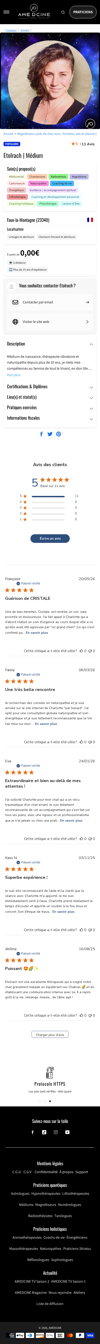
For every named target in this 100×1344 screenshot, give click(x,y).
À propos (66, 1171)
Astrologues (20, 1193)
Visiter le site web (36, 321)
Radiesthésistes (40, 1215)
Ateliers (79, 1292)
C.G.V (27, 1171)
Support (81, 1171)
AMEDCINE (55, 1328)
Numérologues (69, 1204)
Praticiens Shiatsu (77, 1248)
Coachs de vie (54, 1237)
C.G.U (16, 1171)
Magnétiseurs (45, 1204)
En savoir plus (37, 633)
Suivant (25, 30)
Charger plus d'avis (50, 1035)
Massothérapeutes (23, 1248)
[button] (50, 1101)
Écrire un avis (50, 538)
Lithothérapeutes (75, 1193)
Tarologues (63, 1215)
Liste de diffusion (50, 1303)
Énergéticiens (77, 1237)
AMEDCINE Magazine (31, 1292)
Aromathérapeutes (27, 1237)
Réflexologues (38, 1259)
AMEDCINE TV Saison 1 (68, 1281)
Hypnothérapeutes (45, 1193)
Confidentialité (46, 1171)
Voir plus (13, 374)
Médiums (26, 1204)
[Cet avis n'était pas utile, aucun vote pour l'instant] (90, 651)
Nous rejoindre (60, 1292)
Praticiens (83, 12)
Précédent (11, 30)
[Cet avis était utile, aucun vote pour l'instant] (81, 651)
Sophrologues (62, 1259)
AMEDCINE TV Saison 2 (32, 1281)
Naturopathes (50, 1248)
